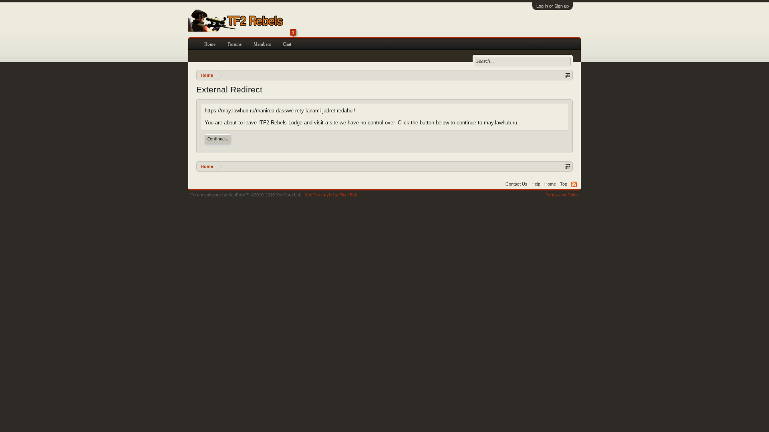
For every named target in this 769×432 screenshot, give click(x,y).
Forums (234, 44)
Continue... (217, 139)
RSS (574, 184)
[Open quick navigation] (567, 75)
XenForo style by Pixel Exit (331, 194)
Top (563, 184)
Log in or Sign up (552, 6)
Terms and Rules (562, 194)
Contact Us (516, 184)
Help (535, 184)
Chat (288, 42)
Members (262, 44)
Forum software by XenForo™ (245, 194)
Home (209, 44)
